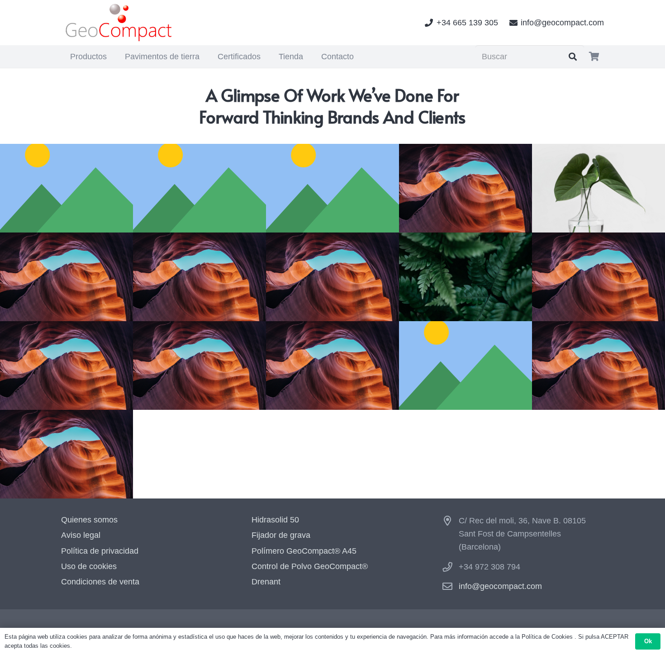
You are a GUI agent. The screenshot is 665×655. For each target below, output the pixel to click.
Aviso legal (80, 535)
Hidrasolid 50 (275, 519)
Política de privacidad (99, 550)
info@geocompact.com (500, 586)
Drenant (266, 581)
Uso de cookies (89, 566)
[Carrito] (594, 56)
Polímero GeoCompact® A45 (304, 550)
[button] (112, 56)
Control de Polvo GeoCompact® (310, 566)
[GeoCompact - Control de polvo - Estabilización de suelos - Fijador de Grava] (119, 22)
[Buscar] (572, 56)
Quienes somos (89, 519)
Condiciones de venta (100, 581)
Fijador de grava (281, 535)
